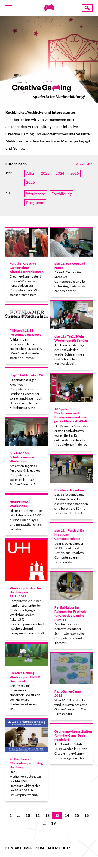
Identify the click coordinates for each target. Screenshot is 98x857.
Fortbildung (61, 193)
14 (67, 815)
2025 (74, 173)
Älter (30, 173)
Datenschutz (58, 848)
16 (86, 815)
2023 (45, 173)
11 (37, 815)
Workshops (35, 193)
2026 (30, 182)
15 (77, 815)
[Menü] (8, 7)
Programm (35, 202)
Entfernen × (84, 163)
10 (28, 815)
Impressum (34, 848)
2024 (60, 173)
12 (47, 815)
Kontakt (13, 848)
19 (53, 823)
